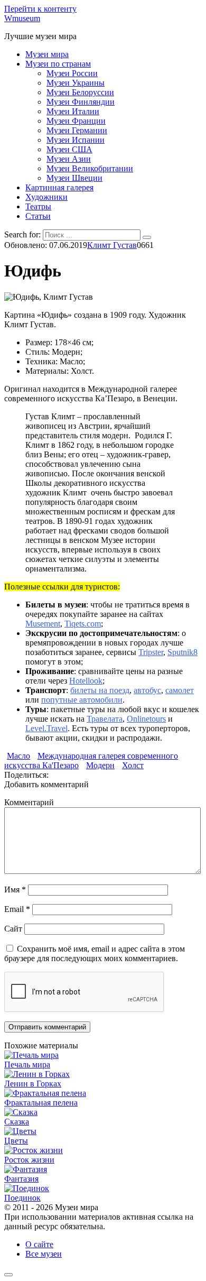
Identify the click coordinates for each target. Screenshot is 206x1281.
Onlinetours (146, 718)
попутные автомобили (82, 699)
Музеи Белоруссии (80, 92)
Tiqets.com (82, 623)
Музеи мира (47, 54)
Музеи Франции (76, 120)
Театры (38, 206)
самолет (179, 690)
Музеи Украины (75, 82)
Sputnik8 (182, 652)
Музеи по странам (58, 63)
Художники (46, 196)
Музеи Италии (72, 111)
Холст (133, 765)
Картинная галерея (59, 187)
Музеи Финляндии (80, 101)
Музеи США (69, 149)
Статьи (38, 215)
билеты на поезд (99, 690)
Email (17, 909)
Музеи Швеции (74, 177)
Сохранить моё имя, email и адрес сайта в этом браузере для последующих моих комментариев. (94, 953)
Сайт (13, 928)
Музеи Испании (75, 139)
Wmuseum (22, 18)
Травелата (105, 718)
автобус (147, 690)
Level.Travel (46, 728)
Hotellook (85, 680)
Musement (42, 623)
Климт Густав (112, 245)
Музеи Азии (68, 158)
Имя (15, 889)
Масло (18, 755)
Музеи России (72, 73)
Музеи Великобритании (89, 168)
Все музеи (43, 1253)
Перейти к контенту (40, 8)
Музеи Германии (76, 130)
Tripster (150, 652)
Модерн (100, 765)
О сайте (39, 1244)
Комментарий (29, 802)
